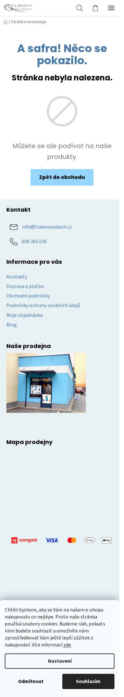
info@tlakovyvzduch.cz (47, 226)
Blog (11, 324)
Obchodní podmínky (28, 295)
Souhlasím (88, 681)
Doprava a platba (25, 286)
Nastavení (60, 661)
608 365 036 (34, 241)
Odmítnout (31, 681)
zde (67, 644)
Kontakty (16, 276)
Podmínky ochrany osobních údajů (43, 305)
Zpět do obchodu (62, 177)
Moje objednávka (24, 315)
